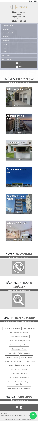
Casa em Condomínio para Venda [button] (19, 388)
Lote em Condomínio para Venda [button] (19, 341)
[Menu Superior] (2, 1)
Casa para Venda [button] (29, 328)
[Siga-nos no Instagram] (17, 407)
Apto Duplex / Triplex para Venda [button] (19, 353)
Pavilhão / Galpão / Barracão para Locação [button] (19, 383)
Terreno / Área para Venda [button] (19, 345)
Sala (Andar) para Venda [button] (19, 374)
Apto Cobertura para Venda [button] (19, 336)
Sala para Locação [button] (12, 357)
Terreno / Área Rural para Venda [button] (19, 365)
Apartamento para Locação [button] (19, 332)
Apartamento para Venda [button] (12, 328)
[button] (19, 29)
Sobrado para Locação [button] (19, 369)
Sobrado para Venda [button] (19, 349)
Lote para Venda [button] (29, 361)
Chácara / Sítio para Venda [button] (12, 361)
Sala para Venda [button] (26, 357)
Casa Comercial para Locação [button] (19, 378)
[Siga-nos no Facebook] (20, 407)
